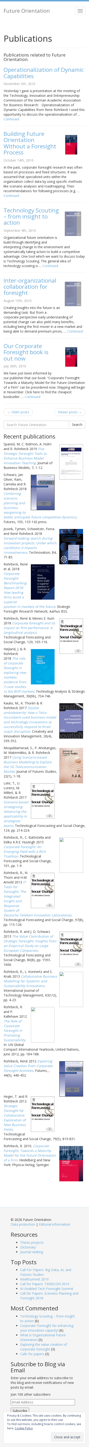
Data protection (23, 1224)
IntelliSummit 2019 (34, 1279)
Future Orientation (27, 10)
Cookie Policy (24, 1428)
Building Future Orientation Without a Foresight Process (30, 143)
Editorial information (54, 1224)
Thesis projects (32, 1242)
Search (77, 424)
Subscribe (20, 1410)
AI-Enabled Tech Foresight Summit (46, 1288)
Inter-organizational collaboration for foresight (30, 286)
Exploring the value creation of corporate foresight (43, 1346)
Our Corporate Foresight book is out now (26, 352)
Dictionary (28, 1247)
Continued (11, 119)
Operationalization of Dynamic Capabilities (44, 73)
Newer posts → (70, 412)
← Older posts (18, 412)
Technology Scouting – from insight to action (31, 216)
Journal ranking (31, 1252)
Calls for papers (32, 1354)
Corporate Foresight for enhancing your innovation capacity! (46, 1328)
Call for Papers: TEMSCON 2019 (44, 1284)
